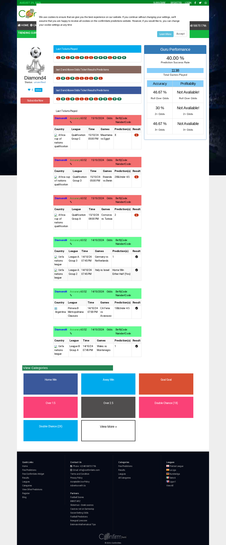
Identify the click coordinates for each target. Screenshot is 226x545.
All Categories (124, 478)
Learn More (165, 34)
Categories (27, 485)
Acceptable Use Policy (79, 481)
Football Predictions (79, 516)
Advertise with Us (78, 485)
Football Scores (77, 497)
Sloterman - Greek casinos (82, 505)
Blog (24, 497)
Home (25, 25)
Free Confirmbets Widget (33, 474)
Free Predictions (29, 470)
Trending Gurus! (29, 32)
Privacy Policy (76, 478)
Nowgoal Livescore (78, 520)
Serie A (172, 478)
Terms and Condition (79, 474)
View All (169, 485)
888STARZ (75, 501)
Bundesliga (174, 474)
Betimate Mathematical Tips (83, 524)
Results (25, 478)
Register (26, 493)
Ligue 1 (172, 481)
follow (38, 90)
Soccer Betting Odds (79, 513)
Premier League (176, 466)
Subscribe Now (35, 100)
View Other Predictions (32, 489)
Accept (180, 33)
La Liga (172, 470)
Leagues (26, 481)
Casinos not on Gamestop (82, 509)
